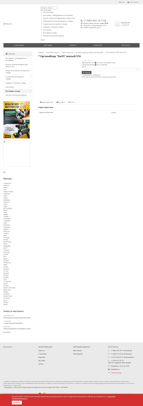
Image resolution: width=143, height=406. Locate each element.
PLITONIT (6, 298)
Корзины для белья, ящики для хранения (102, 77)
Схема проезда (116, 373)
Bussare (6, 273)
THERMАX (6, 219)
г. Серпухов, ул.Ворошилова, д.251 (94, 25)
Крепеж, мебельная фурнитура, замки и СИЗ (16, 65)
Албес (5, 304)
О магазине (19, 45)
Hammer (6, 185)
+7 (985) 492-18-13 (117, 350)
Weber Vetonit (8, 192)
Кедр (5, 206)
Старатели (7, 183)
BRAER (5, 292)
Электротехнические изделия (15, 95)
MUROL (6, 229)
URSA (5, 196)
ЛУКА (5, 244)
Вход (123, 2)
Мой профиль (78, 354)
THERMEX (6, 221)
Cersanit (6, 250)
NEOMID (6, 294)
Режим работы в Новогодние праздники (17, 318)
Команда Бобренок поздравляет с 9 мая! (17, 328)
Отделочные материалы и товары (14, 78)
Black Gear (7, 290)
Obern (5, 284)
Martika (6, 277)
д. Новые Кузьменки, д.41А (91, 27)
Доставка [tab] (61, 102)
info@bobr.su (115, 369)
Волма (5, 240)
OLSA (5, 300)
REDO (5, 210)
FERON (5, 302)
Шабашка (6, 200)
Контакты (125, 45)
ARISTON (6, 231)
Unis (4, 189)
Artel (5, 235)
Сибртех (6, 202)
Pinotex (6, 275)
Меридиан (7, 246)
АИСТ (5, 248)
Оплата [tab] (71, 102)
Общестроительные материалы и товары (17, 72)
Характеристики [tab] (47, 102)
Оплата (73, 45)
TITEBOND (7, 281)
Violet (5, 212)
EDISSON (6, 225)
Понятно (17, 402)
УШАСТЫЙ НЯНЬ (9, 288)
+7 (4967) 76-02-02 (117, 354)
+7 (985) (93, 20)
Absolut (6, 286)
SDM (5, 223)
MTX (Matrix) (7, 208)
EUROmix (6, 194)
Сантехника (9, 87)
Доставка (48, 45)
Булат (5, 258)
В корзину (86, 72)
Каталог (12, 54)
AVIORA (6, 261)
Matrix (5, 198)
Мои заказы (77, 350)
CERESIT (6, 233)
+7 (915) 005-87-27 (117, 357)
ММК (5, 265)
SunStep (6, 269)
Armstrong (7, 242)
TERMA (5, 217)
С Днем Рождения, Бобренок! (13, 323)
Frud (4, 279)
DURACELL (7, 263)
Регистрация (134, 2)
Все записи (6, 332)
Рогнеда (6, 238)
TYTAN (5, 271)
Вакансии (98, 45)
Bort (4, 256)
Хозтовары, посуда (12, 91)
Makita (5, 215)
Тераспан (6, 227)
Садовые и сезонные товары (15, 83)
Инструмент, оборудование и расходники (16, 59)
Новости (41, 350)
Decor (5, 204)
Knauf (5, 187)
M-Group (6, 252)
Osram (5, 267)
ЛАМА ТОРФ (7, 296)
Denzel (5, 254)
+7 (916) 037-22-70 (117, 361)
